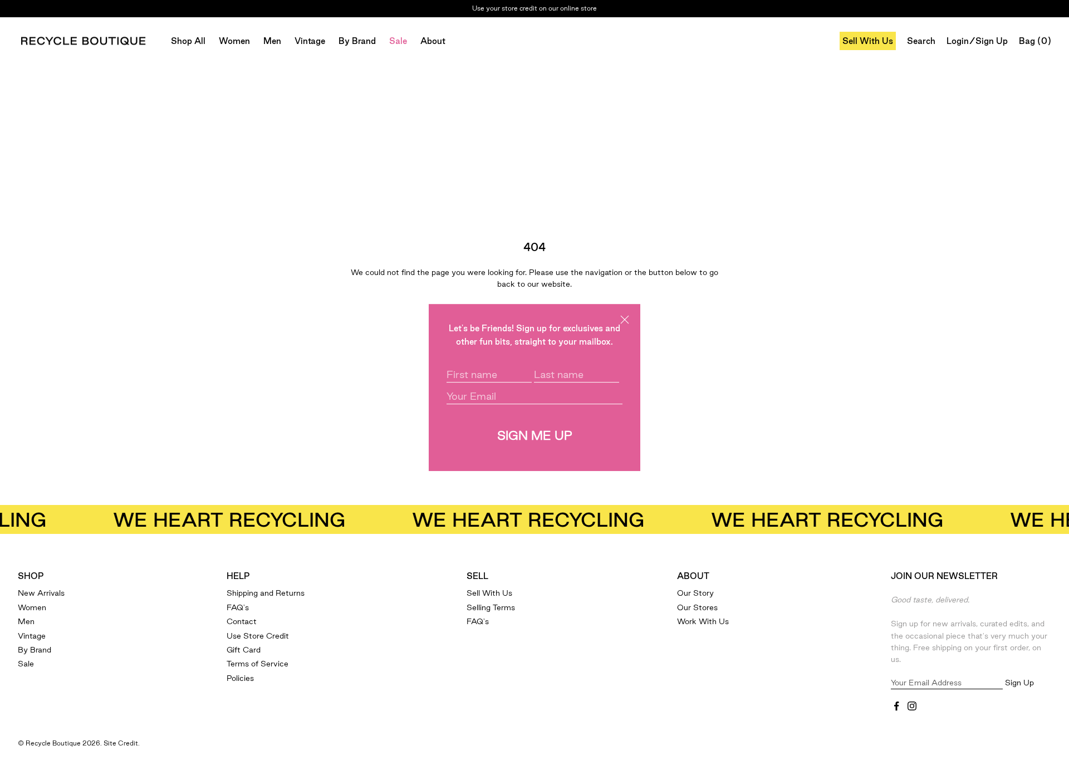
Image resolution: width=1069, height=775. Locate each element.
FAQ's (238, 607)
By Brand (357, 41)
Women (234, 41)
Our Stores (697, 607)
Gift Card (244, 649)
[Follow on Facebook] (896, 706)
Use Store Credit (258, 635)
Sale (398, 41)
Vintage (310, 41)
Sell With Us (867, 41)
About (432, 41)
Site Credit (121, 743)
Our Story (695, 592)
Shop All (188, 41)
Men (272, 41)
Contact (242, 621)
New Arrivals (41, 592)
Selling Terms (491, 607)
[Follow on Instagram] (912, 706)
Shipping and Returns (266, 592)
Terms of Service (257, 663)
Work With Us (703, 621)
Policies (240, 678)
